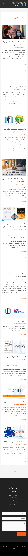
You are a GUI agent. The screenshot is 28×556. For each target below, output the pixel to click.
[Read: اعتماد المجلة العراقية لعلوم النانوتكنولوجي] (14, 346)
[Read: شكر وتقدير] (14, 310)
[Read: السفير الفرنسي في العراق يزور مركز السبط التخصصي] (14, 32)
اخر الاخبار (20, 47)
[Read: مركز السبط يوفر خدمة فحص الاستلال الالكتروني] (14, 263)
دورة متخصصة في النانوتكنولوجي (14, 401)
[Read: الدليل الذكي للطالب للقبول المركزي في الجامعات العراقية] (14, 167)
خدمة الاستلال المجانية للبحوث (15, 87)
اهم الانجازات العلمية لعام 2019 (15, 442)
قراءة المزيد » (23, 64)
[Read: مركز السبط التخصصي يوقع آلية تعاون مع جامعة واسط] (14, 119)
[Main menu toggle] (3, 4)
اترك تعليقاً (24, 47)
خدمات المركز (19, 89)
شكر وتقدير (22, 320)
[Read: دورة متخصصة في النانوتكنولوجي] (14, 391)
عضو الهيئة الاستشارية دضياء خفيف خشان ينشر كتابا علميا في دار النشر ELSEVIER (14, 227)
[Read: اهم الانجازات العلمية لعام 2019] (14, 431)
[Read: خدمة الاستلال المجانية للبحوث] (14, 77)
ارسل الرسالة (21, 534)
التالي (14, 472)
